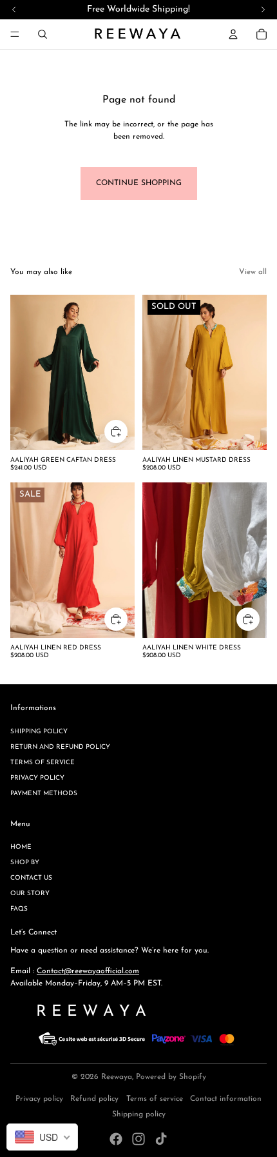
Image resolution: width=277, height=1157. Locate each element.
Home (21, 847)
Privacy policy (37, 778)
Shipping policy (39, 731)
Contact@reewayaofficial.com (88, 971)
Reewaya (116, 1077)
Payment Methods (43, 793)
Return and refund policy (60, 747)
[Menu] (15, 34)
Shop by (24, 862)
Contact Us (31, 878)
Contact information (226, 1099)
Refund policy (94, 1099)
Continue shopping (139, 183)
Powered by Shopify (171, 1077)
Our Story (30, 893)
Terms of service (42, 762)
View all (253, 272)
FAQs (19, 909)
